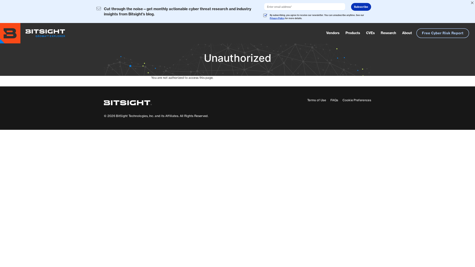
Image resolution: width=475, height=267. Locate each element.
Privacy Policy (277, 18)
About (407, 33)
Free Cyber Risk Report (442, 33)
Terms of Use (316, 100)
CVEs (370, 33)
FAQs (334, 100)
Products (352, 33)
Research (388, 33)
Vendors (333, 33)
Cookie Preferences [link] (357, 100)
